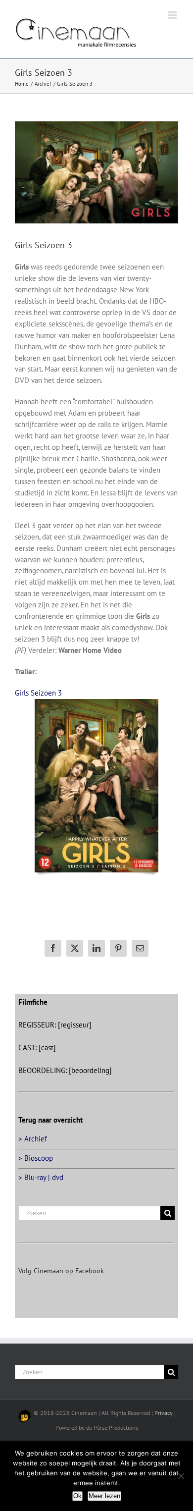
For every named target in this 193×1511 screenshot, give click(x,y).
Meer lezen (104, 1496)
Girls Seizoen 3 (38, 693)
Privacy (163, 1412)
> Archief (32, 1138)
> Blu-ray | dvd (40, 1177)
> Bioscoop (35, 1158)
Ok (77, 1496)
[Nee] (181, 1476)
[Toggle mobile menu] (173, 15)
